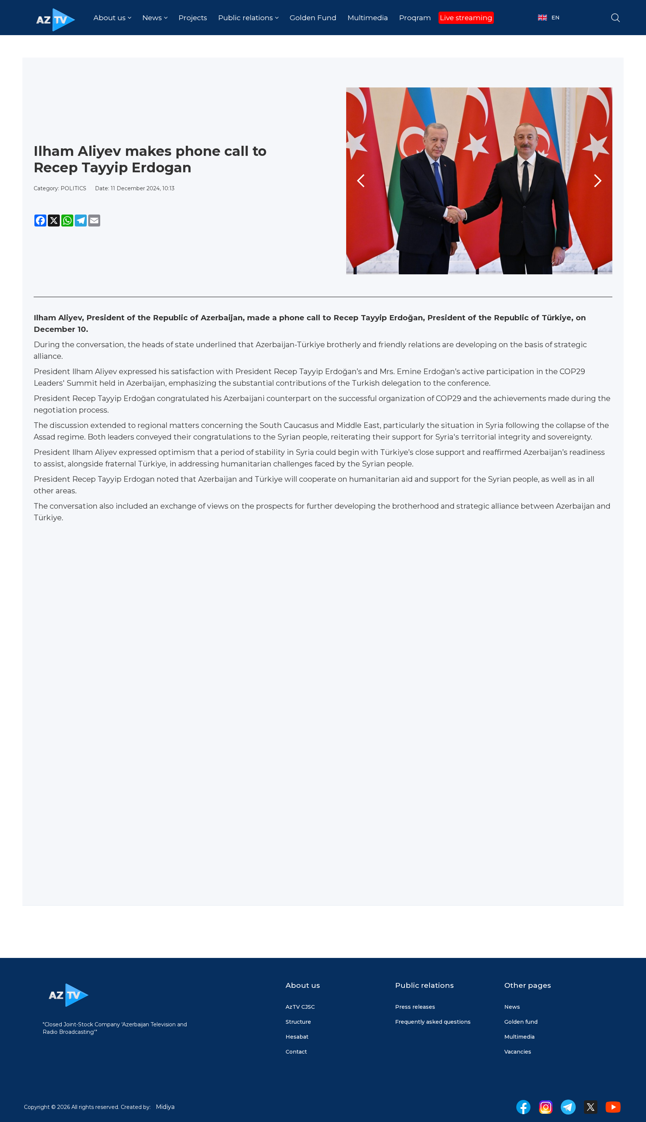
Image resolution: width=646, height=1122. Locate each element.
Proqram (415, 17)
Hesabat (297, 1036)
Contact (296, 1051)
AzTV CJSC (300, 1007)
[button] (112, 18)
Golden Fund (313, 17)
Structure (298, 1021)
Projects (193, 17)
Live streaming (466, 17)
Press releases (415, 1007)
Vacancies (517, 1051)
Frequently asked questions (433, 1021)
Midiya (165, 1106)
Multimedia (368, 17)
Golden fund (521, 1021)
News (512, 1007)
